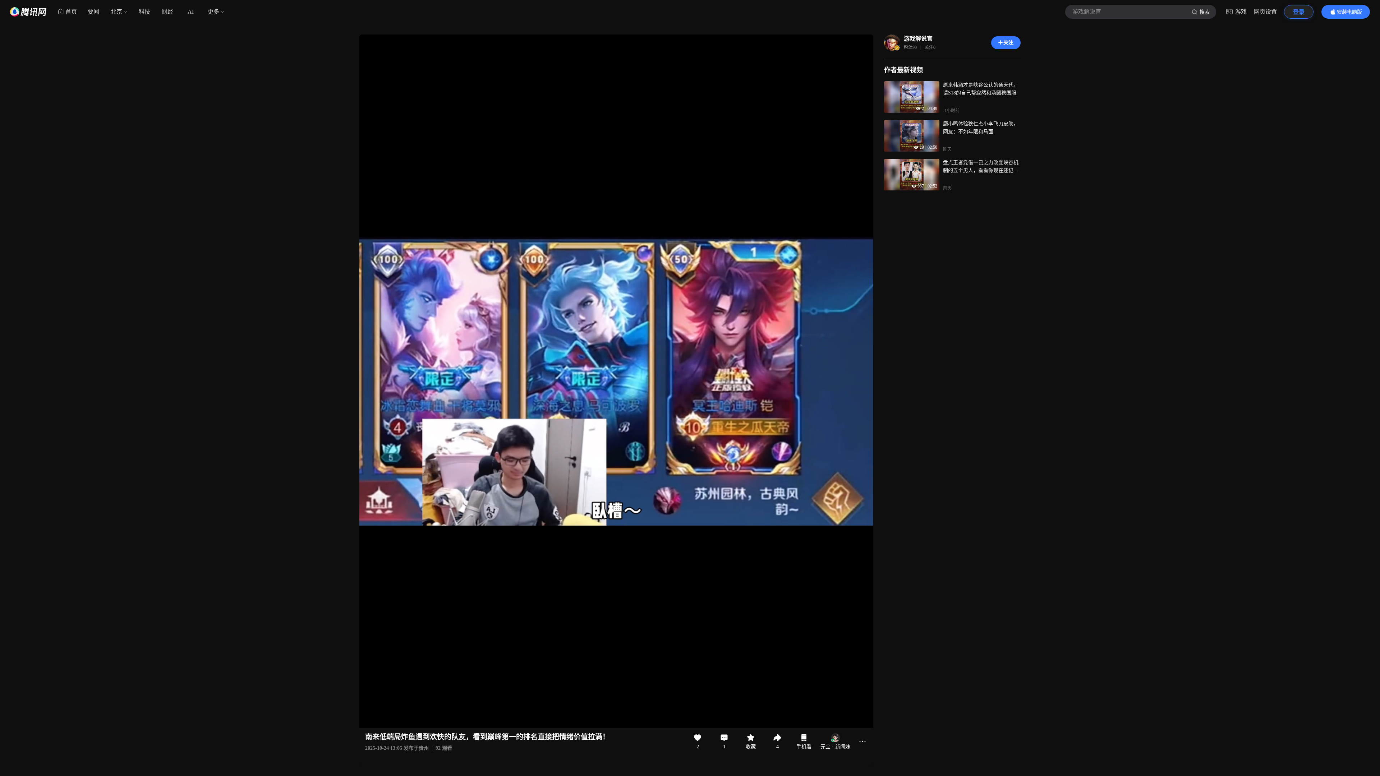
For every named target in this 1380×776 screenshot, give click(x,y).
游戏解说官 (918, 39)
